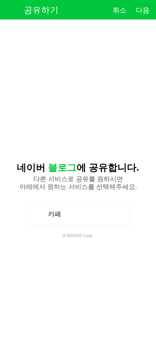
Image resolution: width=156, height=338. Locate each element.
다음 (143, 10)
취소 (120, 10)
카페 (57, 217)
